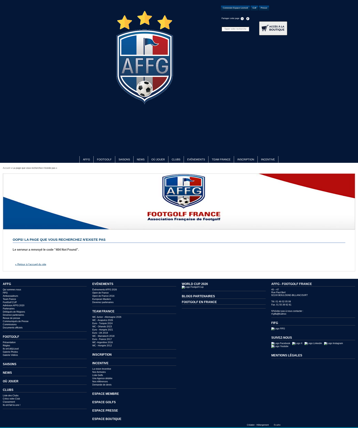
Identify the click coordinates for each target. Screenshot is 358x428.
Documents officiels (13, 327)
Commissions (10, 324)
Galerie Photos (10, 352)
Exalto (277, 425)
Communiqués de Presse (16, 321)
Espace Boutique (106, 419)
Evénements (196, 159)
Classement (9, 402)
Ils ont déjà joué (11, 348)
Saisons (124, 159)
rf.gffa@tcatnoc (278, 314)
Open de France (100, 292)
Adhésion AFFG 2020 (13, 305)
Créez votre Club (11, 398)
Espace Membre (105, 393)
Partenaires (9, 308)
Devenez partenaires (13, 315)
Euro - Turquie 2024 (102, 323)
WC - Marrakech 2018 (103, 336)
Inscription (245, 159)
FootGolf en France (199, 302)
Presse (264, 8)
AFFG (86, 159)
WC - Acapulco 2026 (102, 320)
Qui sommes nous (12, 289)
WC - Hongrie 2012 (102, 345)
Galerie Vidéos (10, 355)
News (141, 159)
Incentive (268, 159)
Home (76, 159)
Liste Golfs (97, 375)
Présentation (9, 342)
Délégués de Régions (14, 312)
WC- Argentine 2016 (102, 342)
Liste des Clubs (10, 395)
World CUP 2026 (195, 284)
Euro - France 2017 (102, 339)
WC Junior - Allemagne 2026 (106, 317)
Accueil (6, 168)
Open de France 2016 (103, 296)
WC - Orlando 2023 (102, 326)
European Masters (101, 299)
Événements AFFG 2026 (104, 289)
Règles (6, 345)
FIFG (5, 292)
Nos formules (99, 372)
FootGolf (104, 159)
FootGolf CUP (10, 302)
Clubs (176, 159)
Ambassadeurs (10, 296)
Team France (221, 159)
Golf (254, 8)
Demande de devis (102, 384)
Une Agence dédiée (102, 378)
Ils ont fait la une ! (11, 405)
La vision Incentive (101, 369)
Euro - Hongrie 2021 (102, 329)
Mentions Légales (286, 355)
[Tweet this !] (242, 18)
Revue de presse (11, 318)
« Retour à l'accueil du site (30, 264)
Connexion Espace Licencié (235, 8)
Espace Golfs (104, 402)
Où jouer (158, 159)
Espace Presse (105, 410)
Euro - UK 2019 (100, 333)
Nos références (100, 381)
